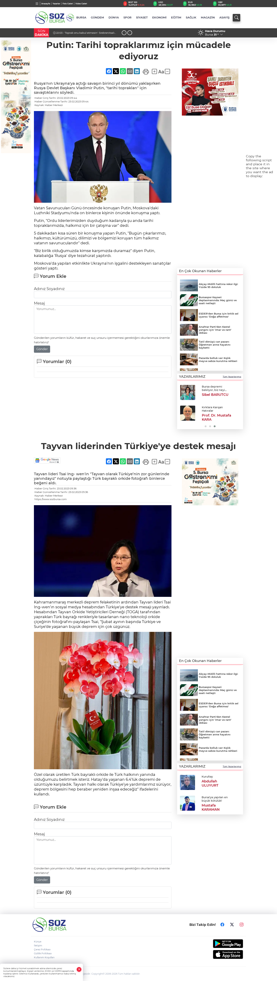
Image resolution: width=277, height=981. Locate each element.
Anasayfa (45, 3)
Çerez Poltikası (42, 949)
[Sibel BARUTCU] (187, 392)
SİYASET (142, 17)
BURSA (81, 17)
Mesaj (39, 303)
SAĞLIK (191, 17)
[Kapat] (79, 969)
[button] (181, 405)
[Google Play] (219, 943)
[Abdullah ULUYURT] (187, 782)
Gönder (42, 349)
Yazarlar (56, 3)
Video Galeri (81, 3)
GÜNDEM (97, 17)
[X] (232, 924)
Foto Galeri (68, 3)
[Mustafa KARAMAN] (187, 802)
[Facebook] (222, 924)
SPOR (127, 17)
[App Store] (219, 954)
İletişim (38, 945)
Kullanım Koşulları (44, 957)
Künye (37, 941)
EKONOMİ (159, 17)
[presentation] (124, 32)
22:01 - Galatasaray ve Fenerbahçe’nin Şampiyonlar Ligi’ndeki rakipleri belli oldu (86, 34)
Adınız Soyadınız (49, 288)
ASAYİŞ (224, 17)
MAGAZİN (208, 17)
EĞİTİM (176, 17)
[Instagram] (241, 924)
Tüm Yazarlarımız (232, 376)
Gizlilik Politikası (43, 953)
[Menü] (37, 3)
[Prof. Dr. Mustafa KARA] (187, 413)
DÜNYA (114, 17)
